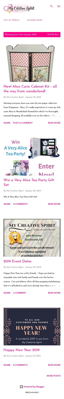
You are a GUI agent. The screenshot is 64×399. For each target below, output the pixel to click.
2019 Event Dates (17, 261)
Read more (54, 122)
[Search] (51, 5)
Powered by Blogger (33, 386)
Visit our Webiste (11, 20)
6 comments (20, 365)
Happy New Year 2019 (22, 350)
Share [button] (7, 122)
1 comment (19, 292)
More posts (53, 375)
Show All (53, 34)
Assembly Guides (34, 20)
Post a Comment (23, 122)
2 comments (20, 204)
